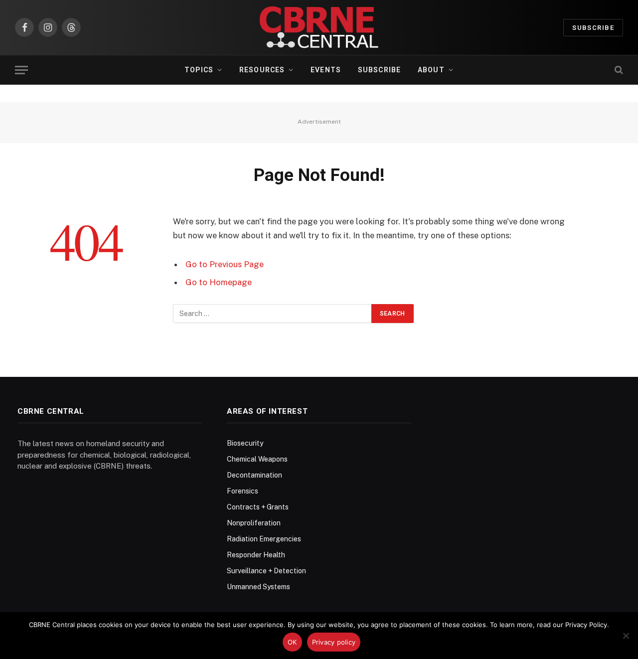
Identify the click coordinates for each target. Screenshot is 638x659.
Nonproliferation (254, 523)
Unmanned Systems (258, 587)
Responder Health (256, 555)
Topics (198, 70)
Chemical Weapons (257, 459)
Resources (262, 70)
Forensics (242, 491)
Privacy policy (334, 642)
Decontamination (254, 475)
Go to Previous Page (224, 264)
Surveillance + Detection (266, 571)
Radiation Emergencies (264, 539)
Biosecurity (245, 443)
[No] (626, 636)
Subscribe (593, 27)
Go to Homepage (218, 282)
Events (326, 70)
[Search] (618, 70)
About (431, 70)
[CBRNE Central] (319, 27)
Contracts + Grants (258, 507)
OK (292, 642)
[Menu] (21, 70)
